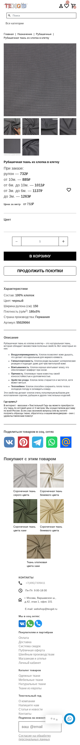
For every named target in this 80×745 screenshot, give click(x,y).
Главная (9, 34)
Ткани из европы (30, 688)
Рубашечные (44, 34)
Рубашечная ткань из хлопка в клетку (26, 37)
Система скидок (30, 646)
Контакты (25, 713)
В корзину (40, 256)
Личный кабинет (30, 662)
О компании (27, 701)
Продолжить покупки (40, 271)
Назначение (24, 34)
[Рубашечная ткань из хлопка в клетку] (12, 126)
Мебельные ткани (31, 679)
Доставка (25, 642)
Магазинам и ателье (32, 658)
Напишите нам (29, 705)
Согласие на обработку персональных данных (35, 737)
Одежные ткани (29, 675)
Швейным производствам (36, 654)
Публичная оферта (32, 650)
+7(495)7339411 (35, 582)
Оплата (24, 637)
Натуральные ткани (32, 684)
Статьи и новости (31, 709)
